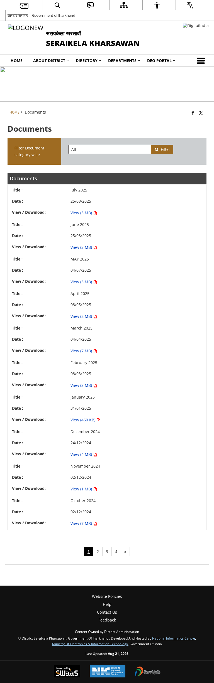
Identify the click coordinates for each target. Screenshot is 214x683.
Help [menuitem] (107, 604)
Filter (165, 149)
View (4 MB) (81, 454)
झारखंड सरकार (18, 15)
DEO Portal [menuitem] (159, 60)
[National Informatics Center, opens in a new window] (108, 672)
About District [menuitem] (49, 60)
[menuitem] (23, 5)
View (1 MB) (81, 489)
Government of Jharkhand (53, 15)
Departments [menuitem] (122, 60)
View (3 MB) (81, 212)
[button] (202, 61)
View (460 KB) (83, 419)
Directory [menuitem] (87, 60)
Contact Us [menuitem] (107, 612)
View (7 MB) (81, 350)
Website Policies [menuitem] (107, 596)
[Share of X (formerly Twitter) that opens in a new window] (201, 112)
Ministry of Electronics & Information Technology (90, 644)
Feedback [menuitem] (107, 620)
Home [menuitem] (17, 60)
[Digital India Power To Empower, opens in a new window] (148, 672)
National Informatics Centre (173, 638)
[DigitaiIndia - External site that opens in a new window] (196, 25)
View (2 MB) (81, 316)
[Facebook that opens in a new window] (192, 112)
